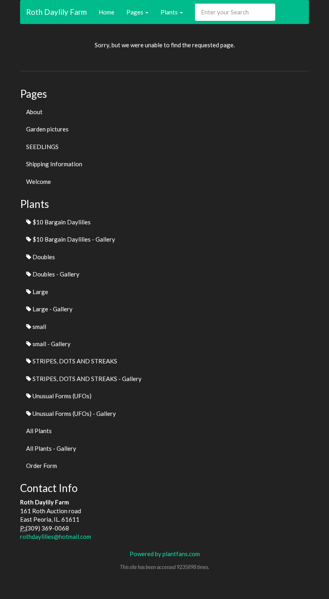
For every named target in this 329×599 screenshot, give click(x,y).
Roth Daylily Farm (56, 11)
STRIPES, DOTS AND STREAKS (74, 361)
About (34, 111)
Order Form (41, 465)
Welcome (38, 181)
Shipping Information (54, 163)
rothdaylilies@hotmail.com (55, 536)
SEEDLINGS (42, 146)
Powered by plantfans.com (165, 553)
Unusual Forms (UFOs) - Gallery (73, 413)
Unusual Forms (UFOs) (61, 395)
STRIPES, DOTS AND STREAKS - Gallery (86, 378)
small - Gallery (51, 343)
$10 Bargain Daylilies (61, 222)
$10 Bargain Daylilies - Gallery (73, 239)
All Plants (39, 430)
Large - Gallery (52, 309)
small (38, 326)
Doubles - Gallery (55, 274)
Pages (135, 12)
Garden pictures (47, 129)
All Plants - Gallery (51, 448)
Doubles (43, 256)
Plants (169, 12)
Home (106, 12)
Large (39, 291)
